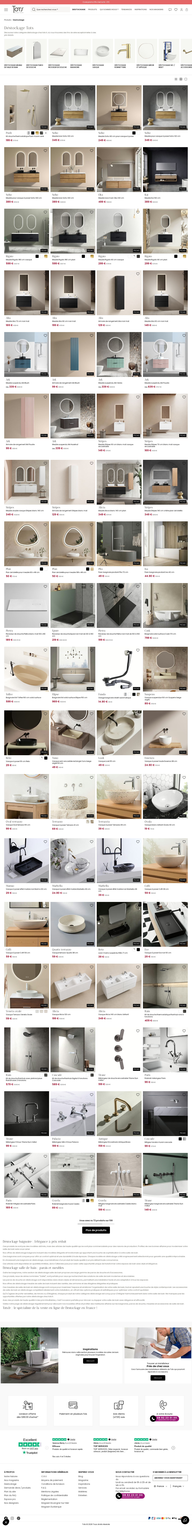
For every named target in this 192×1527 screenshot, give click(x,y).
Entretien (82, 1495)
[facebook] (6, 1518)
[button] (6, 1522)
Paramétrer (32, 1513)
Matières (82, 1491)
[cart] (187, 9)
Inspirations (84, 1484)
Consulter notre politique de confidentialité (22, 1504)
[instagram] (12, 1518)
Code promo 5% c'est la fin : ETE (96, 2)
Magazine (83, 1480)
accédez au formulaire (137, 1488)
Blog (80, 1476)
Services (82, 1487)
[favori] (175, 9)
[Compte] (181, 9)
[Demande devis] (170, 9)
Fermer (12, 1513)
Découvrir (90, 1360)
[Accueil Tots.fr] (17, 9)
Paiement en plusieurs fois (73, 1413)
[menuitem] (78, 9)
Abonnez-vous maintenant (168, 1478)
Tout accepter (52, 1513)
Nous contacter (125, 1472)
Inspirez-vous (86, 1472)
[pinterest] (18, 1518)
